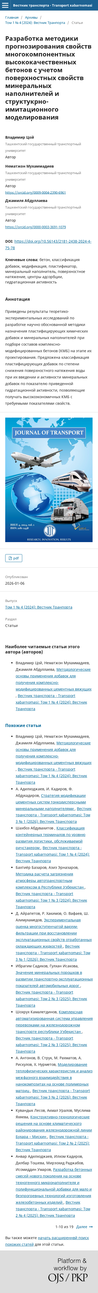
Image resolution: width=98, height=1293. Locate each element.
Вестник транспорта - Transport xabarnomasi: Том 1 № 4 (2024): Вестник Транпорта (51, 702)
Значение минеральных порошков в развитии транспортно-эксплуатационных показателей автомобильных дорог (54, 979)
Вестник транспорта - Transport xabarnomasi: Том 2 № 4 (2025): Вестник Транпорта (53, 1209)
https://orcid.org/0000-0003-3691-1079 (35, 227)
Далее (81, 1226)
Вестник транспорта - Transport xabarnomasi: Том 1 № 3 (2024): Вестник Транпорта (51, 900)
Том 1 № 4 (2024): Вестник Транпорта (35, 22)
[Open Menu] (5, 5)
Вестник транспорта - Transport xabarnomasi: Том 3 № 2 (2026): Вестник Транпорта (53, 1097)
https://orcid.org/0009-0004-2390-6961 (35, 192)
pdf (16, 558)
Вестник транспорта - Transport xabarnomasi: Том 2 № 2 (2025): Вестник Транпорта (53, 1143)
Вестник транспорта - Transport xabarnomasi (52, 5)
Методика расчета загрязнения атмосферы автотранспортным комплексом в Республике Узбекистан (50, 880)
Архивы (31, 17)
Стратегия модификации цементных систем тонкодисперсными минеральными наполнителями (51, 802)
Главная (12, 17)
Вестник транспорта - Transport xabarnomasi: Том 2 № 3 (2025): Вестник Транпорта (51, 999)
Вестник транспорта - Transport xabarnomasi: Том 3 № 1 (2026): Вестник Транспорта (53, 815)
